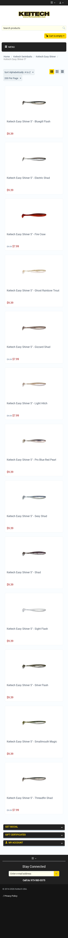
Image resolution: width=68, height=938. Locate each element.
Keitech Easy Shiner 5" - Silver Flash (27, 685)
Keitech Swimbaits (22, 56)
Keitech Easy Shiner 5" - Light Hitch (27, 403)
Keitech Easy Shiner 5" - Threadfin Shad (30, 798)
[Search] (64, 28)
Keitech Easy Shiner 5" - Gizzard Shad (28, 347)
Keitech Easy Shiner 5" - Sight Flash (27, 628)
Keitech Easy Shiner (46, 56)
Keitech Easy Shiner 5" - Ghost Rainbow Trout (33, 290)
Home (7, 56)
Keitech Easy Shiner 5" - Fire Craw (26, 234)
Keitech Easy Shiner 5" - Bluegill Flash (28, 121)
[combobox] (34, 28)
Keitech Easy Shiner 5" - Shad (24, 572)
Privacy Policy (10, 896)
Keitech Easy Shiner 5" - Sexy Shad (27, 516)
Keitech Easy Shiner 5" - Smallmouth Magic (32, 741)
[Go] (56, 873)
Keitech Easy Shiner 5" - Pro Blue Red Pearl (31, 459)
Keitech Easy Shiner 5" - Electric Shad (28, 177)
